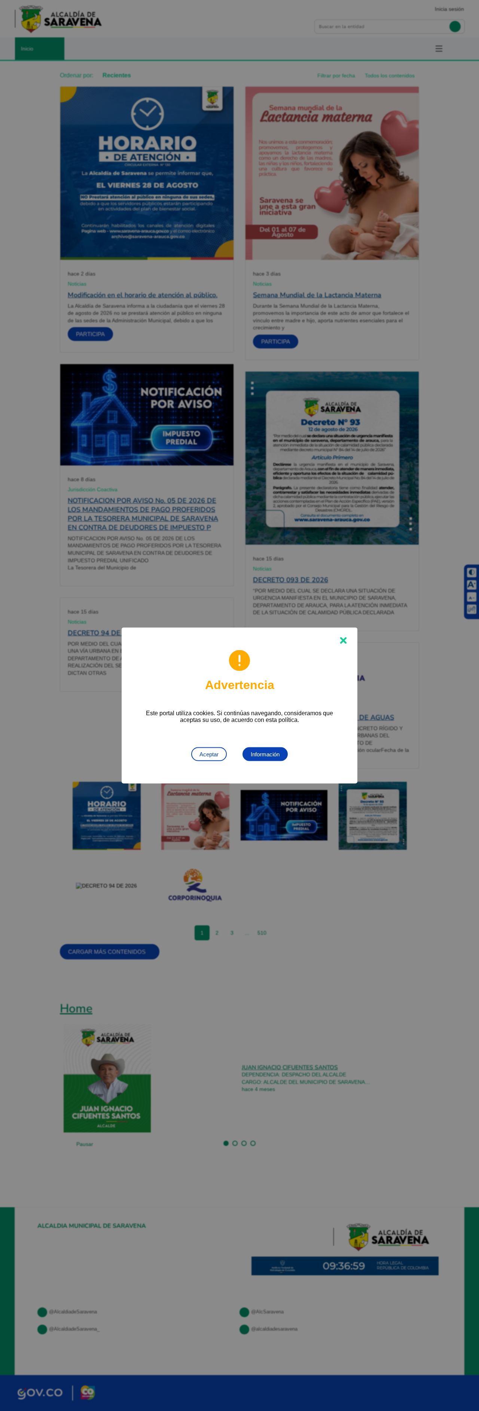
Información (265, 754)
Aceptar (209, 754)
